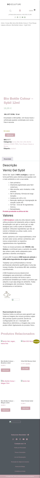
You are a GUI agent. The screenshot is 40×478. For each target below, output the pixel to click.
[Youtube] (22, 17)
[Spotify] (25, 17)
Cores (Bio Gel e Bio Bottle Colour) (16, 23)
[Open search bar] (10, 11)
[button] (34, 3)
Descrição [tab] (7, 159)
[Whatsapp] (15, 17)
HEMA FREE (14, 144)
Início (2, 23)
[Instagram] (20, 17)
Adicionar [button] (5, 370)
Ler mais (25, 368)
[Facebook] (18, 17)
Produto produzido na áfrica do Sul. (15, 211)
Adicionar (10, 135)
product (13, 148)
